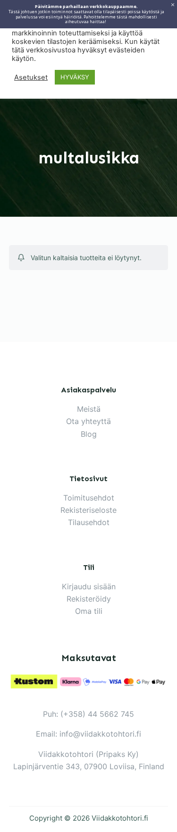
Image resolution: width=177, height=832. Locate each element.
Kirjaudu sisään (89, 586)
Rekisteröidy (89, 598)
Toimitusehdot (88, 497)
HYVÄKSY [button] (74, 77)
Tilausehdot (89, 522)
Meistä (89, 409)
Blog (89, 434)
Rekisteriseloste (88, 510)
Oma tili (88, 611)
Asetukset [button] (31, 77)
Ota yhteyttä (88, 421)
